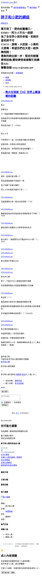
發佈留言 (5, 405)
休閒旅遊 (19, 73)
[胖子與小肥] (2, 450)
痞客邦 (19, 374)
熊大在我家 (19, 383)
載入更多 (5, 391)
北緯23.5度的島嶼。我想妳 (11, 457)
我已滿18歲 (5, 572)
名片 (7, 83)
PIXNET (10, 544)
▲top (3, 387)
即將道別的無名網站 (9, 465)
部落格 (8, 80)
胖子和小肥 (5, 362)
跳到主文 (4, 23)
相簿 (7, 77)
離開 (12, 572)
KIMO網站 (5, 455)
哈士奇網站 (5, 460)
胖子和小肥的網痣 (15, 17)
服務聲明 (24, 546)
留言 (24, 374)
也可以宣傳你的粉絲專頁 (7, 452)
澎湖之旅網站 (6, 463)
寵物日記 (18, 381)
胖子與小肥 (4, 448)
